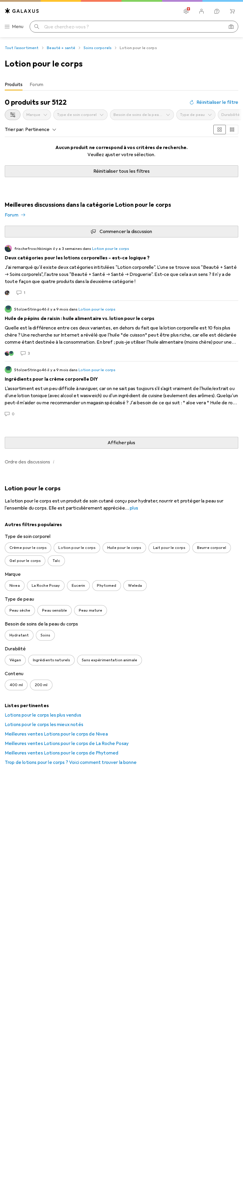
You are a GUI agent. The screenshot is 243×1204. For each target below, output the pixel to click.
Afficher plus (121, 443)
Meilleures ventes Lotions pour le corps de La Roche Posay (67, 743)
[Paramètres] (186, 11)
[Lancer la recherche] (37, 27)
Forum (11, 215)
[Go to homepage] (22, 11)
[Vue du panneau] (219, 129)
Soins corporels (97, 48)
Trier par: (14, 129)
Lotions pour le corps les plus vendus (43, 715)
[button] (53, 461)
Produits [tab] (14, 85)
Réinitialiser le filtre (217, 102)
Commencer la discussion (126, 232)
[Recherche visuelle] (231, 27)
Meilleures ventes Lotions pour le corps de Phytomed (61, 753)
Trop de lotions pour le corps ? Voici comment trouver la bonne (71, 762)
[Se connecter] (201, 11)
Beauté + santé (61, 48)
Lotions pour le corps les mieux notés (44, 725)
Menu (18, 27)
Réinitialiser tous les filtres (121, 171)
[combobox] (12, 114)
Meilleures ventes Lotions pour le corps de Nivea (56, 734)
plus (134, 508)
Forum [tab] (36, 85)
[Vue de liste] (232, 129)
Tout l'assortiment (22, 48)
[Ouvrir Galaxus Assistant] (217, 11)
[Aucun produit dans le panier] (232, 11)
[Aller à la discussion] (121, 270)
